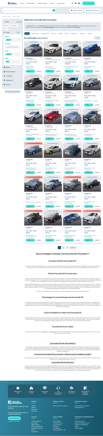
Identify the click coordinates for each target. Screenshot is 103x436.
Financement (34, 423)
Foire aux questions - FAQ (59, 430)
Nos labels (55, 426)
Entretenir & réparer (42, 3)
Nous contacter (57, 421)
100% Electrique (35, 33)
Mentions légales (79, 428)
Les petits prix (74, 33)
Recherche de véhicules (37, 426)
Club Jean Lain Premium (37, 428)
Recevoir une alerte (77, 10)
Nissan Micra (45, 331)
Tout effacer (19, 21)
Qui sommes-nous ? (58, 423)
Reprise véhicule (35, 424)
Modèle (6, 58)
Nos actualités (56, 428)
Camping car (34, 409)
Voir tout (27, 33)
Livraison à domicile (36, 421)
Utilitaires (89, 33)
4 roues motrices (45, 33)
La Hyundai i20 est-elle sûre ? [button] (63, 362)
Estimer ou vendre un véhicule (60, 405)
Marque (6, 51)
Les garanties (34, 431)
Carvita (33, 430)
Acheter (22, 3)
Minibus (66, 33)
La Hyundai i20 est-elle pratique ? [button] (63, 343)
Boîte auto (53, 33)
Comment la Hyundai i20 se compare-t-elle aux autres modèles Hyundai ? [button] (63, 354)
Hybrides (60, 33)
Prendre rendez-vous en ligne (82, 405)
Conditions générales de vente (82, 423)
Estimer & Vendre (31, 3)
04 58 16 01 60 (89, 3)
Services (52, 3)
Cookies (77, 426)
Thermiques (82, 33)
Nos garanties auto (79, 407)
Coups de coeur (61, 3)
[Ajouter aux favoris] (40, 45)
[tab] (62, 343)
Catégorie (7, 36)
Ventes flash (34, 411)
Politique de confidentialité (81, 424)
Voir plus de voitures (80, 421)
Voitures (33, 405)
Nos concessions (57, 424)
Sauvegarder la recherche (93, 10)
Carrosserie (7, 44)
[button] (49, 343)
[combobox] (13, 40)
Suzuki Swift (52, 331)
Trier (98, 38)
